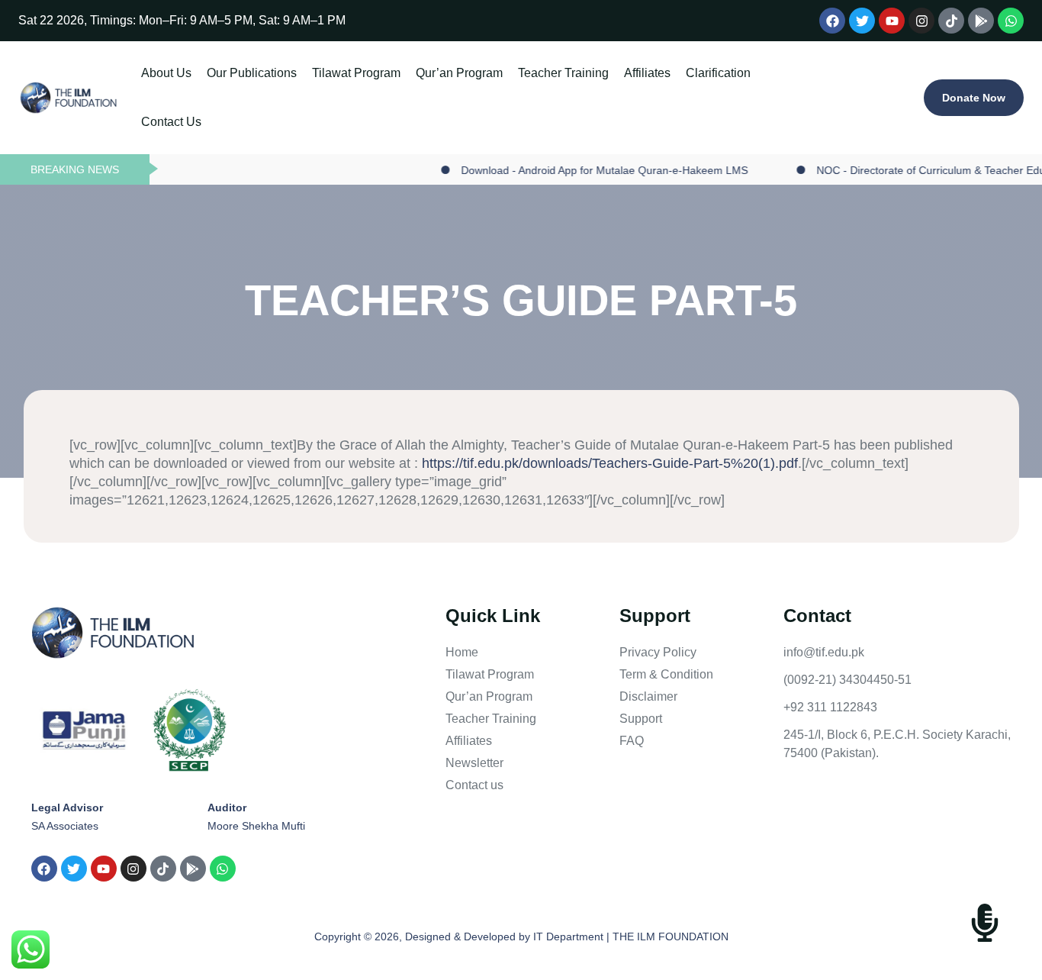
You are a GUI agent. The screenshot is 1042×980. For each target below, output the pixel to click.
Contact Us (171, 121)
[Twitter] (862, 21)
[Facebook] (832, 21)
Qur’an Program (459, 72)
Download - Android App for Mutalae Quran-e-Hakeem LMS (584, 170)
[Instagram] (921, 21)
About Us (166, 72)
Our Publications (252, 72)
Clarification (718, 72)
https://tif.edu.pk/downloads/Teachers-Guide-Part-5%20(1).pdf (610, 463)
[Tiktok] (951, 21)
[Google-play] (981, 21)
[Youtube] (892, 21)
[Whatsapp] (1011, 21)
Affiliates (647, 72)
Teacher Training (563, 72)
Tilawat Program (356, 72)
